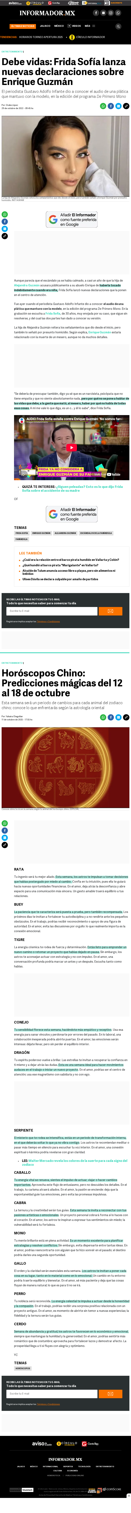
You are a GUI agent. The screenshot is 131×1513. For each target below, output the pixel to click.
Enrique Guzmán (41, 533)
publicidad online (75, 1476)
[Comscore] (112, 1489)
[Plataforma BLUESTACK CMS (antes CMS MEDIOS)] (27, 1489)
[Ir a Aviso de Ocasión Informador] (15, 1)
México (59, 26)
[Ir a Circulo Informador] (33, 1)
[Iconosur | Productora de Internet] (15, 1489)
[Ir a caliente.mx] (73, 2)
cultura (57, 1471)
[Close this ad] (129, 1495)
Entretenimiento (12, 52)
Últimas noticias (22, 26)
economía (72, 1471)
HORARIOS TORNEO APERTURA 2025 (41, 37)
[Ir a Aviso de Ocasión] (42, 1441)
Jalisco (45, 26)
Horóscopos (23, 1369)
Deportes (68, 1467)
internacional (50, 1467)
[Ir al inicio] (47, 13)
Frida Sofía (22, 533)
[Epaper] (90, 2)
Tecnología (84, 1467)
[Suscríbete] (112, 2)
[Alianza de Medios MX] (95, 1489)
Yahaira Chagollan (14, 717)
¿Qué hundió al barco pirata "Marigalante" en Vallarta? (60, 565)
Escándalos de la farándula (96, 533)
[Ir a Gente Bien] (52, 1)
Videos (76, 26)
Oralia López (12, 105)
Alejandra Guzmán (65, 533)
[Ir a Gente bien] (90, 1441)
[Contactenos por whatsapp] (118, 13)
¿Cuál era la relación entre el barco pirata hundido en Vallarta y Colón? (71, 560)
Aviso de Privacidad (47, 1495)
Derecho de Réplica (64, 1495)
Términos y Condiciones (48, 622)
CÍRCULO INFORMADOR (90, 37)
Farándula (21, 539)
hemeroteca (53, 1476)
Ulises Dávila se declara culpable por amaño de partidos (60, 579)
